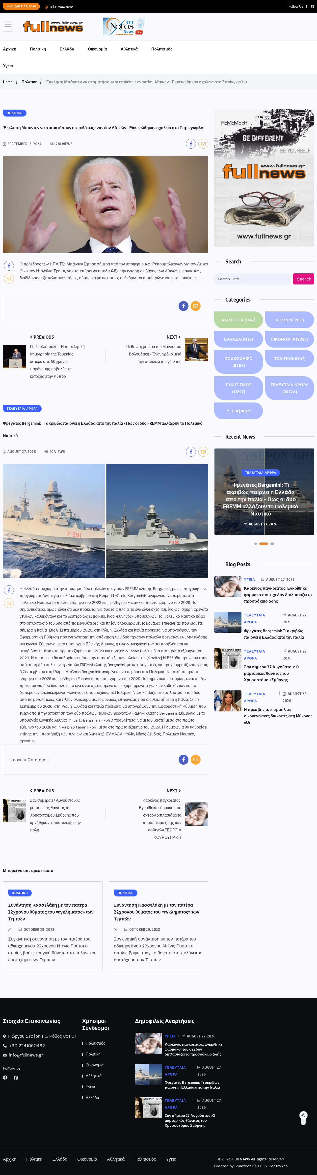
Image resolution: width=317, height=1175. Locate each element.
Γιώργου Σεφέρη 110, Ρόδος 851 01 (41, 1036)
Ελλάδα (67, 49)
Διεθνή (289, 320)
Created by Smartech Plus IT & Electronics (251, 1166)
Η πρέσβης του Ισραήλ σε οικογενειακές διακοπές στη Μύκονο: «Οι (278, 716)
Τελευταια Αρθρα (290, 388)
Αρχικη (9, 49)
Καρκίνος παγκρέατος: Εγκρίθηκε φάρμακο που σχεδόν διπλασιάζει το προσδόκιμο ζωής (278, 595)
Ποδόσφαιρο (239, 362)
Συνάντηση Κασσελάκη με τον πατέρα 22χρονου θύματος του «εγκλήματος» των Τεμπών (51, 911)
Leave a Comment (29, 759)
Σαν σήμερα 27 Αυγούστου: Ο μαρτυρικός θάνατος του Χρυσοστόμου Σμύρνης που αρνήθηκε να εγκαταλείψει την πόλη (261, 499)
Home (7, 81)
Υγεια (8, 65)
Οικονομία (97, 49)
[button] (255, 543)
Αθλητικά (129, 49)
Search (304, 279)
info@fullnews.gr (25, 1055)
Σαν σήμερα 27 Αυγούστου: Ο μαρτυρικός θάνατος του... (118, 7)
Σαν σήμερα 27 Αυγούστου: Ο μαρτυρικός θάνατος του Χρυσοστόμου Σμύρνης (271, 673)
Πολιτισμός (161, 49)
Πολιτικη (38, 49)
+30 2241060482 (26, 1046)
